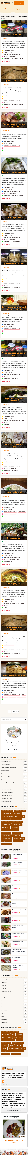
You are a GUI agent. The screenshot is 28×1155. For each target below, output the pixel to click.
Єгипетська (4, 982)
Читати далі (5, 61)
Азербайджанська (6, 992)
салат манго (15, 830)
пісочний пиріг (5, 819)
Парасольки (19, 1045)
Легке (13, 1040)
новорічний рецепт (7, 813)
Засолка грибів (14, 35)
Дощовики (19, 1034)
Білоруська (4, 1004)
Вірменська (4, 1007)
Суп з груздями (14, 584)
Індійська (3, 986)
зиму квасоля (5, 821)
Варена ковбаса (6, 1031)
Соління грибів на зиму (14, 675)
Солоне (21, 58)
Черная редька (5, 1053)
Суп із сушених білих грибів (19, 909)
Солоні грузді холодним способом (14, 125)
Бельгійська (4, 998)
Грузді (10, 52)
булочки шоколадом (7, 810)
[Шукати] (25, 719)
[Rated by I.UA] (5, 1084)
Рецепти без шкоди (6, 789)
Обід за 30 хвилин (14, 559)
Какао (3, 1037)
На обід (6, 56)
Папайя (11, 1045)
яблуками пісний (16, 819)
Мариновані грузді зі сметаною (14, 400)
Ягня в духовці (16, 957)
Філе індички (20, 1051)
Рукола (23, 1048)
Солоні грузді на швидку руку (14, 445)
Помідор (4, 1048)
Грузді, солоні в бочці (14, 80)
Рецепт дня (19, 3)
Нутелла (15, 1042)
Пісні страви (4, 780)
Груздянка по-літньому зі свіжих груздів (14, 308)
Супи (5, 333)
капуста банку (5, 827)
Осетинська (4, 1013)
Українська (4, 1019)
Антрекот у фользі (17, 862)
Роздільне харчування (7, 798)
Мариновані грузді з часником (14, 628)
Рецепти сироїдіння (6, 795)
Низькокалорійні (5, 777)
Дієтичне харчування (10, 511)
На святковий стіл (22, 697)
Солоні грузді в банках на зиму (14, 354)
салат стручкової (6, 835)
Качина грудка (5, 1040)
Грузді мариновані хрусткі (14, 263)
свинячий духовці (6, 838)
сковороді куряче (6, 843)
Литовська (4, 1010)
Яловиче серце (15, 1053)
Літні (18, 331)
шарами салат (16, 835)
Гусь (13, 1034)
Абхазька (3, 989)
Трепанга (11, 1051)
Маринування (16, 241)
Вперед (15, 711)
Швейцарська (4, 1022)
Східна (2, 1016)
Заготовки (7, 58)
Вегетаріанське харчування (12, 54)
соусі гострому (17, 841)
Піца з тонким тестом (17, 878)
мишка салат (15, 827)
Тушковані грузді (14, 492)
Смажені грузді (14, 538)
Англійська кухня (9, 507)
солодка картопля (6, 841)
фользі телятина (6, 832)
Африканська (4, 995)
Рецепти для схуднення (7, 792)
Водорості (15, 1031)
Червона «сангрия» (17, 917)
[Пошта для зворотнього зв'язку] (3, 1081)
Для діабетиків (5, 771)
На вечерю (12, 56)
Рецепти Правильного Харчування (10, 783)
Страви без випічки (6, 801)
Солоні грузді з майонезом (14, 172)
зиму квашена (5, 830)
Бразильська (4, 1001)
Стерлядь (4, 1051)
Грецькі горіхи (5, 1034)
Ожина (21, 1042)
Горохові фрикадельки (18, 933)
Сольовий (15, 58)
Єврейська (4, 979)
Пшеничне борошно (14, 1048)
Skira (13, 886)
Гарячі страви (8, 516)
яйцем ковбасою (6, 824)
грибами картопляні (16, 821)
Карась (9, 1037)
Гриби (5, 52)
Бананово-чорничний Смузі (19, 870)
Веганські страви (5, 765)
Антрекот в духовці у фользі (14, 1141)
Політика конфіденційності (13, 1110)
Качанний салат (17, 1037)
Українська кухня (9, 50)
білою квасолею (17, 824)
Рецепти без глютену (7, 786)
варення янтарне (17, 832)
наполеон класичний (7, 816)
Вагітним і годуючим (6, 761)
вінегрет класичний (20, 810)
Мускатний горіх (6, 1042)
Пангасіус (4, 1045)
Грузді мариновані (14, 218)
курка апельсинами (19, 838)
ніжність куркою (19, 816)
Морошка (19, 1040)
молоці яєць (17, 813)
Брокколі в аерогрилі (17, 941)
